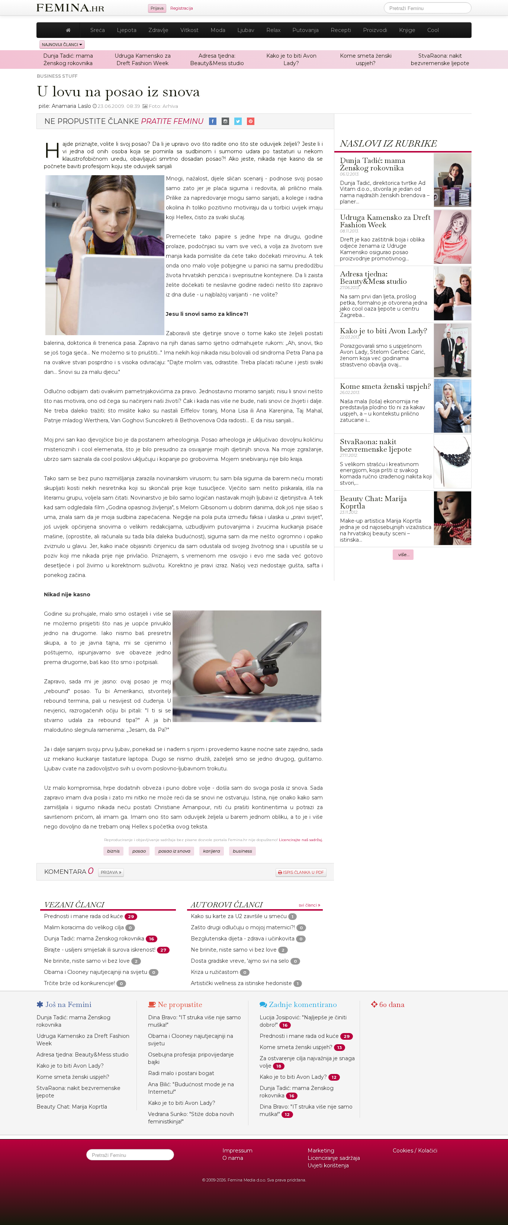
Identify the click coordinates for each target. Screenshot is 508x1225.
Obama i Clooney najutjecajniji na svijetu (95, 972)
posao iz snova (174, 851)
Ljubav (245, 30)
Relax (273, 30)
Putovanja (305, 30)
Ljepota (126, 30)
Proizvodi (375, 30)
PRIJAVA (110, 872)
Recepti (341, 30)
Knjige (407, 30)
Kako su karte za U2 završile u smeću (239, 916)
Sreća (97, 30)
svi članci (308, 905)
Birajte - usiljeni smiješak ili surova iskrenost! (99, 949)
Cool (433, 30)
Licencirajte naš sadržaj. (301, 840)
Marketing (321, 1150)
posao (139, 851)
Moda (217, 30)
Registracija (181, 8)
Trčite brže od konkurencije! (79, 983)
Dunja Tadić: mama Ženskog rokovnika (94, 938)
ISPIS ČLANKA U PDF (303, 872)
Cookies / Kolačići (415, 1150)
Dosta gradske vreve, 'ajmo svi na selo (240, 961)
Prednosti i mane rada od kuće (83, 916)
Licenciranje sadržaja (334, 1158)
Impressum (237, 1150)
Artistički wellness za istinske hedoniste (241, 983)
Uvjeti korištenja (328, 1165)
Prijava (157, 8)
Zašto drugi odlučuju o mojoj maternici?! (243, 927)
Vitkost (189, 30)
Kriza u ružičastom (214, 972)
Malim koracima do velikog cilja (84, 927)
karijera (211, 851)
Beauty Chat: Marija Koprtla (71, 1106)
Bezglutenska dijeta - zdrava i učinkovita (243, 938)
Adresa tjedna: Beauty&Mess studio (82, 1054)
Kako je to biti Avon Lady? (70, 1065)
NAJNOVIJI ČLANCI (60, 44)
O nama (232, 1158)
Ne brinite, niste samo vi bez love (87, 961)
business (242, 851)
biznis (113, 851)
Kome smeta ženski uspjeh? (72, 1077)
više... (404, 554)
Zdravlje (158, 30)
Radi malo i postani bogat (181, 1073)
